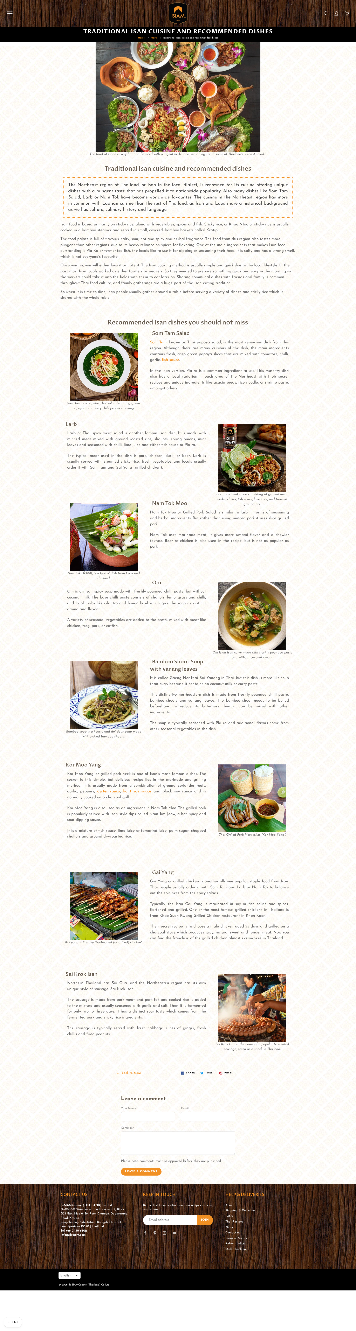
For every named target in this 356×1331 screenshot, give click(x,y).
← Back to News (129, 1073)
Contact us (232, 1232)
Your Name (128, 1108)
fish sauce (170, 360)
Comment (127, 1127)
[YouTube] (174, 1233)
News (154, 38)
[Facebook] (145, 1233)
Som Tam (158, 342)
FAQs (229, 1216)
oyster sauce (108, 791)
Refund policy (235, 1243)
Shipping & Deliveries (240, 1210)
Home (141, 38)
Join (205, 1219)
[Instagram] (164, 1233)
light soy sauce (137, 791)
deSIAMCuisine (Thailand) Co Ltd (89, 1284)
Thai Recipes (234, 1221)
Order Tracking (235, 1249)
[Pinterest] (154, 1233)
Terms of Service (236, 1238)
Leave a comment (141, 1171)
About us (231, 1205)
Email (185, 1108)
